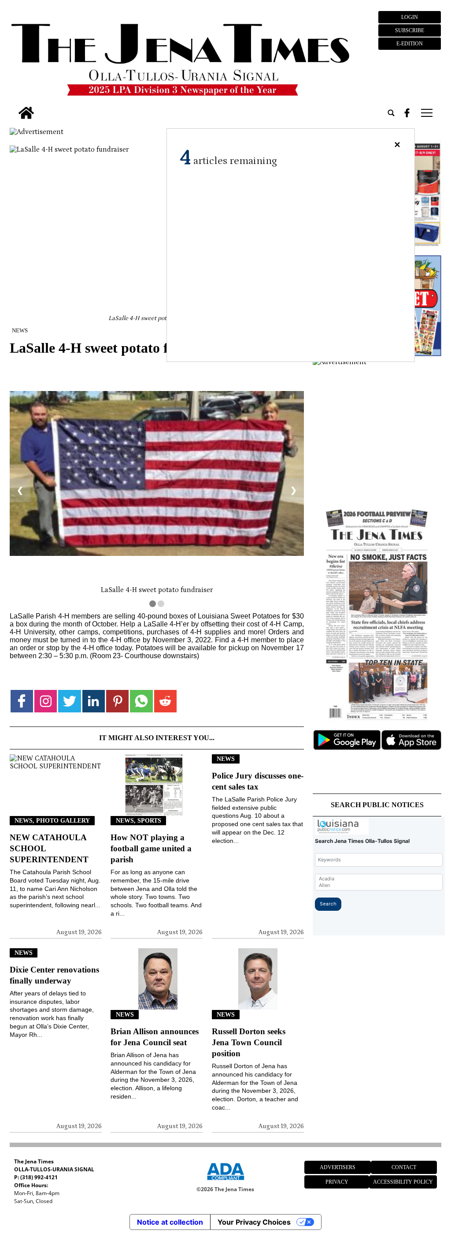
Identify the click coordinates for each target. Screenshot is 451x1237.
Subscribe (409, 30)
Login (409, 17)
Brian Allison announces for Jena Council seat (155, 1037)
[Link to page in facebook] (22, 701)
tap (426, 113)
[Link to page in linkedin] (93, 701)
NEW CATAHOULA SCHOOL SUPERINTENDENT (49, 848)
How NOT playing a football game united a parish (151, 848)
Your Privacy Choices (254, 1222)
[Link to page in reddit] (165, 701)
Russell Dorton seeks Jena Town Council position (248, 1042)
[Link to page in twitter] (69, 701)
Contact (404, 1167)
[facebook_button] (407, 112)
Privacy (336, 1182)
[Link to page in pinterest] (117, 701)
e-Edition (409, 44)
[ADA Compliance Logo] (225, 1181)
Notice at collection (170, 1222)
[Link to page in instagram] (45, 701)
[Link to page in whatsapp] (141, 701)
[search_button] (391, 112)
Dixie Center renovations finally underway (54, 975)
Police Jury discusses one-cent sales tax (257, 781)
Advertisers (337, 1167)
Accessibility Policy (403, 1182)
